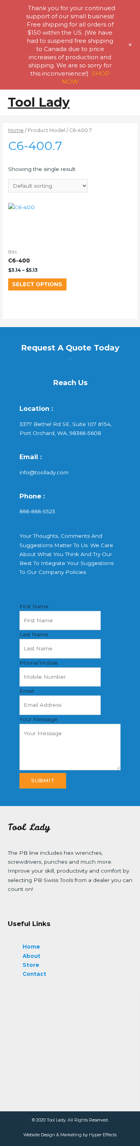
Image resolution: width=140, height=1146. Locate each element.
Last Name (33, 634)
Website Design (39, 1134)
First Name (34, 606)
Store (31, 965)
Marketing (71, 1134)
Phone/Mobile (38, 663)
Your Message (38, 719)
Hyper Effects (103, 1134)
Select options (37, 284)
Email (26, 691)
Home (16, 130)
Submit (42, 780)
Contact (34, 974)
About (31, 956)
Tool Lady (39, 102)
